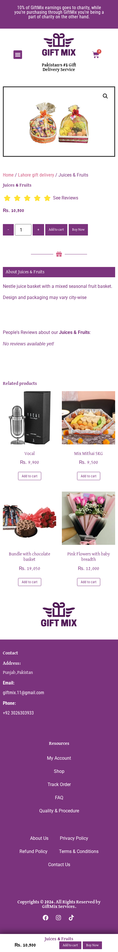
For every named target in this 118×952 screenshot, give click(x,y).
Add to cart (56, 229)
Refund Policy (33, 851)
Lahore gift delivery (36, 175)
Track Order (59, 784)
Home (8, 175)
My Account (59, 758)
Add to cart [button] (30, 476)
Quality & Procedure (59, 811)
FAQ (59, 797)
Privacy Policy (74, 838)
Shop (59, 771)
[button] (17, 54)
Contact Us (59, 864)
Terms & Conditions (79, 851)
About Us (39, 838)
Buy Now (78, 229)
